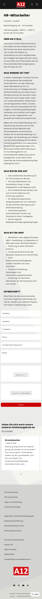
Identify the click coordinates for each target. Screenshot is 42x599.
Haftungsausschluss (13, 531)
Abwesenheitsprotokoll (14, 526)
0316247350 (9, 554)
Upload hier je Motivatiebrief (21, 393)
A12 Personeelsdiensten (14, 540)
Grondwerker (12, 440)
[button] (4, 4)
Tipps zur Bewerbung (13, 502)
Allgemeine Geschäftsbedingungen (19, 516)
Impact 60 (8, 545)
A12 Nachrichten (11, 497)
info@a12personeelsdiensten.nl (17, 559)
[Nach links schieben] (16, 474)
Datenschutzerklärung (13, 521)
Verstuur (21, 405)
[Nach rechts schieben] (25, 474)
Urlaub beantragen (12, 507)
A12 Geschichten (11, 492)
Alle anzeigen (7, 431)
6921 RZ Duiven (10, 549)
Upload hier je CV (21, 375)
